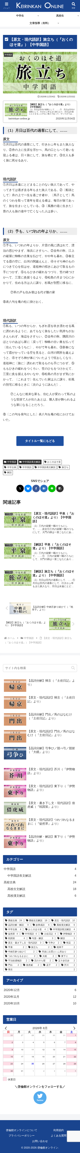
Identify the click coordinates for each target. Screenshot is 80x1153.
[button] (60, 488)
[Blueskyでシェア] (28, 488)
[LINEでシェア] (52, 488)
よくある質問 (58, 1135)
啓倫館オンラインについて (21, 1130)
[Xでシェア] (20, 488)
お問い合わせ (40, 1141)
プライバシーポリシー (22, 1135)
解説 (9, 472)
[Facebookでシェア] (36, 488)
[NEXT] (73, 1028)
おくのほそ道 (54, 462)
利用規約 (58, 1130)
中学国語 (11, 462)
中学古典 (11, 467)
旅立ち (65, 467)
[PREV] (6, 1028)
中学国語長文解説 (31, 462)
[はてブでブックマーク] (44, 488)
